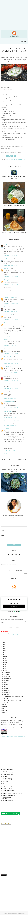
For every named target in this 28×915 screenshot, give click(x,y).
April (5, 688)
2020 (3, 654)
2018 (3, 658)
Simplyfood (7, 280)
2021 (3, 652)
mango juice (7, 444)
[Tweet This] (7, 156)
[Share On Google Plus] (12, 156)
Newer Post (6, 460)
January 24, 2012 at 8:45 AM (11, 345)
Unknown (7, 366)
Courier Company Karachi (11, 420)
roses (5, 392)
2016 (3, 662)
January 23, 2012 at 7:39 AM (11, 319)
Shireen (6, 322)
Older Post (22, 460)
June (5, 684)
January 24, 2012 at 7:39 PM (11, 353)
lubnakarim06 (8, 315)
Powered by (10, 611)
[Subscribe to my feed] (14, 589)
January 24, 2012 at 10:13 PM (11, 380)
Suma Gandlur (8, 357)
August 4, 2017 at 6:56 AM (10, 450)
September (6, 678)
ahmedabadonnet (9, 401)
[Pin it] (15, 156)
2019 (3, 656)
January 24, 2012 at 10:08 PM (11, 372)
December (6, 672)
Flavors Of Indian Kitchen (11, 384)
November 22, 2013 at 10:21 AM (11, 425)
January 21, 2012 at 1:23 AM (10, 294)
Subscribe (14, 606)
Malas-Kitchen (10, 913)
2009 (3, 708)
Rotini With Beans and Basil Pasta (12, 700)
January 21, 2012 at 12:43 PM (11, 303)
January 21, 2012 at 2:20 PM (10, 311)
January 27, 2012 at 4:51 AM (10, 398)
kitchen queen (8, 259)
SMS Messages (8, 411)
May (5, 686)
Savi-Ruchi (7, 268)
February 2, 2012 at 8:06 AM (11, 407)
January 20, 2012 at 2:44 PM (11, 276)
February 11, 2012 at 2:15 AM (10, 417)
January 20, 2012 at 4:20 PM (11, 284)
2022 (3, 650)
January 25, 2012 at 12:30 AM (11, 388)
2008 (3, 710)
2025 (3, 644)
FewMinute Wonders (10, 297)
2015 (3, 664)
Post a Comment (7, 454)
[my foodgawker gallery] (14, 634)
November (6, 674)
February (6, 692)
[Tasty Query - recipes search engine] (5, 632)
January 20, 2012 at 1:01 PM (10, 255)
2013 (3, 668)
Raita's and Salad (21, 159)
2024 (3, 646)
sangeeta (6, 244)
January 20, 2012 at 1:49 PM (10, 265)
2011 (3, 704)
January (6, 694)
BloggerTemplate (21, 913)
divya (5, 307)
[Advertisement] (14, 14)
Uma (5, 376)
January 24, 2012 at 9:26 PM (11, 363)
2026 (3, 642)
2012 (3, 670)
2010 (3, 706)
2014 (3, 666)
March (5, 690)
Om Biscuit (6, 702)
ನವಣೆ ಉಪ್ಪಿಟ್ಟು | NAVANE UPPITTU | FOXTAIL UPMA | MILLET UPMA (14, 470)
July (5, 682)
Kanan (6, 339)
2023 (3, 648)
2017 (3, 660)
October (6, 676)
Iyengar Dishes (10, 159)
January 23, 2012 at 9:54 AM (11, 336)
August (5, 680)
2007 (3, 712)
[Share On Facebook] (9, 156)
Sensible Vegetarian (9, 349)
